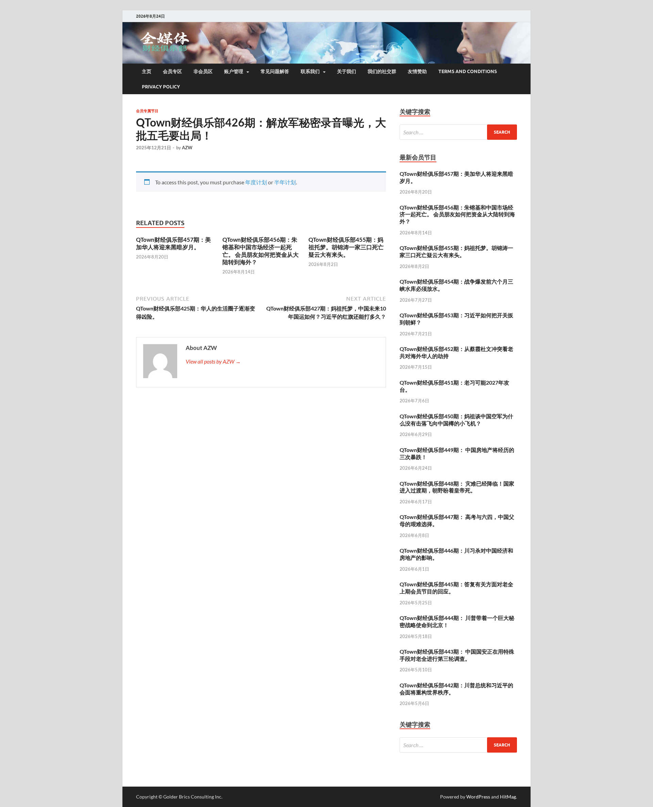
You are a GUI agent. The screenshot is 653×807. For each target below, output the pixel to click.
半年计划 (285, 182)
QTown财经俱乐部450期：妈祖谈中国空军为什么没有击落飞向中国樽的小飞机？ (456, 419)
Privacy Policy (161, 86)
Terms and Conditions (467, 71)
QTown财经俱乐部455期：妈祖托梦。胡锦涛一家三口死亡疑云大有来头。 (346, 247)
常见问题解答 (275, 71)
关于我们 (346, 71)
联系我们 (310, 71)
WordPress (478, 797)
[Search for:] (458, 132)
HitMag (508, 797)
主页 (146, 71)
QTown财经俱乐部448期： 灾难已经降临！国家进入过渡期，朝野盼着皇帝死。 (457, 487)
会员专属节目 (147, 110)
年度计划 (256, 182)
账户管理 (233, 71)
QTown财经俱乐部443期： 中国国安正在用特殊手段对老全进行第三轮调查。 (457, 655)
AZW (187, 147)
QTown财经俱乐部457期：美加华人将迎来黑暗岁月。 (173, 243)
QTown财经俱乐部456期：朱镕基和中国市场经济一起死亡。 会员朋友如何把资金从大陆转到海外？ (260, 251)
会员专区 (172, 71)
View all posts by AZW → (213, 361)
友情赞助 (417, 71)
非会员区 (203, 71)
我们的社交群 (382, 71)
